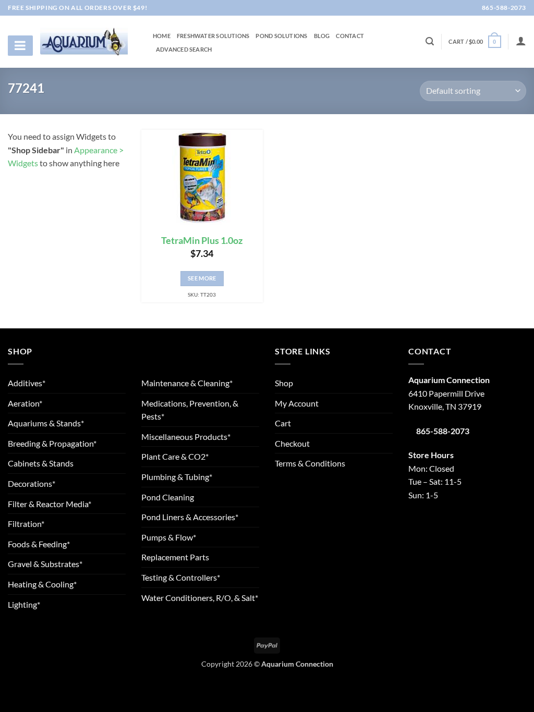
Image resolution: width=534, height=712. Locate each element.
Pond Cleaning (167, 497)
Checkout (292, 443)
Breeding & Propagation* (52, 443)
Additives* (26, 383)
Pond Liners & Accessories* (189, 517)
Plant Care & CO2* (175, 456)
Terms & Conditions (310, 463)
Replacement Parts (175, 557)
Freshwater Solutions (213, 36)
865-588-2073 (503, 7)
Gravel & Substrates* (45, 564)
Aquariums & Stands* (46, 423)
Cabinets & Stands (41, 463)
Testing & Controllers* (180, 577)
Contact (350, 36)
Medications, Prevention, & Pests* (189, 410)
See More (202, 278)
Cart (283, 423)
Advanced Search (184, 49)
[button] (474, 41)
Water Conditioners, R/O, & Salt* (199, 598)
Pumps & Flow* (168, 537)
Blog (322, 36)
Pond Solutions (281, 36)
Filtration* (26, 524)
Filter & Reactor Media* (49, 504)
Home (162, 36)
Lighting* (24, 604)
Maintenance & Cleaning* (187, 383)
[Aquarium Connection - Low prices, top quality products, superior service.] (84, 41)
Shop (284, 383)
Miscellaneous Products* (185, 436)
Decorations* (31, 483)
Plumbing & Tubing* (176, 477)
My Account (297, 403)
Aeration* (25, 403)
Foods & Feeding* (39, 544)
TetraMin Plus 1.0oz (201, 240)
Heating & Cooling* (42, 584)
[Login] (521, 40)
